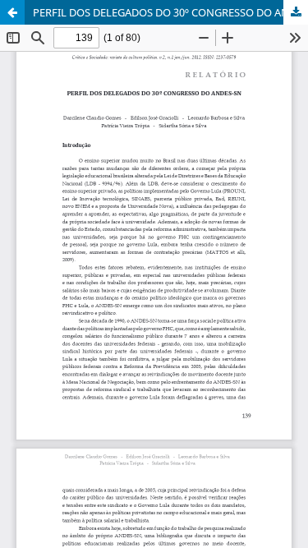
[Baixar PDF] (295, 12)
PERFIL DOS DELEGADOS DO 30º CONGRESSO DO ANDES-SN (170, 12)
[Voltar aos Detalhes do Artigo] (12, 12)
